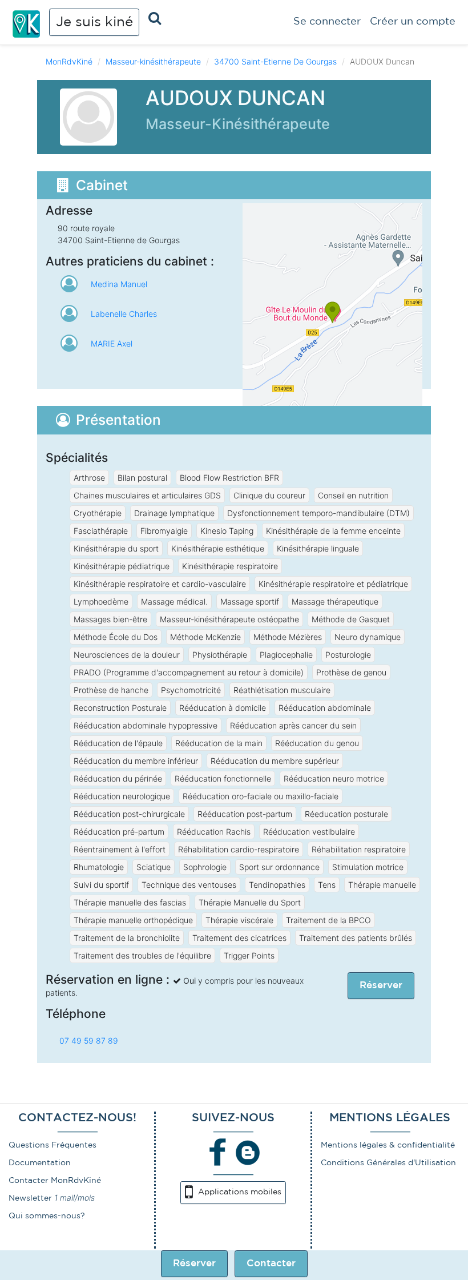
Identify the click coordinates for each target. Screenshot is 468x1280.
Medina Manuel (119, 284)
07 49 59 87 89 (88, 1040)
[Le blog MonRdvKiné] (247, 1151)
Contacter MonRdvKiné (55, 1180)
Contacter (271, 1263)
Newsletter (30, 1198)
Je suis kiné (94, 22)
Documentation (40, 1163)
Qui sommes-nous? (47, 1216)
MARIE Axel (111, 343)
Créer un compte (412, 21)
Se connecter (327, 21)
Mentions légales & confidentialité (388, 1145)
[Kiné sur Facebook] (218, 1151)
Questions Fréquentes (52, 1145)
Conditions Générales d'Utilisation (388, 1163)
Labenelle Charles (124, 314)
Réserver (194, 1263)
